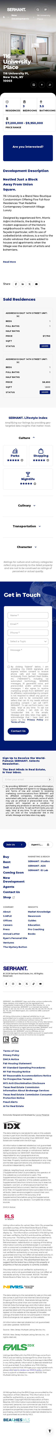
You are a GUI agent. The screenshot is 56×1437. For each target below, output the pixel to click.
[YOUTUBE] (40, 984)
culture (24, 438)
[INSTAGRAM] (13, 984)
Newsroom (34, 916)
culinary (24, 505)
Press (6, 929)
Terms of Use (18, 722)
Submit (18, 731)
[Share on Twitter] (29, 284)
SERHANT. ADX (37, 865)
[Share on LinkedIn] (23, 284)
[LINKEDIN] (20, 984)
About (7, 911)
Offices (7, 920)
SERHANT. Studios (39, 861)
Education (34, 925)
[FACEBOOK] (6, 984)
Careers (7, 925)
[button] (38, 9)
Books (31, 933)
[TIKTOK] (33, 984)
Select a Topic (18, 641)
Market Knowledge (39, 911)
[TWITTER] (27, 984)
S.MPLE (7, 916)
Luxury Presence (42, 1115)
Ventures (8, 942)
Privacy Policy (35, 720)
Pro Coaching (36, 929)
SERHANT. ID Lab (38, 870)
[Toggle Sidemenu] (45, 9)
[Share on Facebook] (16, 284)
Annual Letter (11, 933)
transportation (24, 526)
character (24, 547)
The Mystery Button (15, 947)
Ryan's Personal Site (15, 938)
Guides (32, 920)
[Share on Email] (36, 284)
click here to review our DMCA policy (25, 1370)
